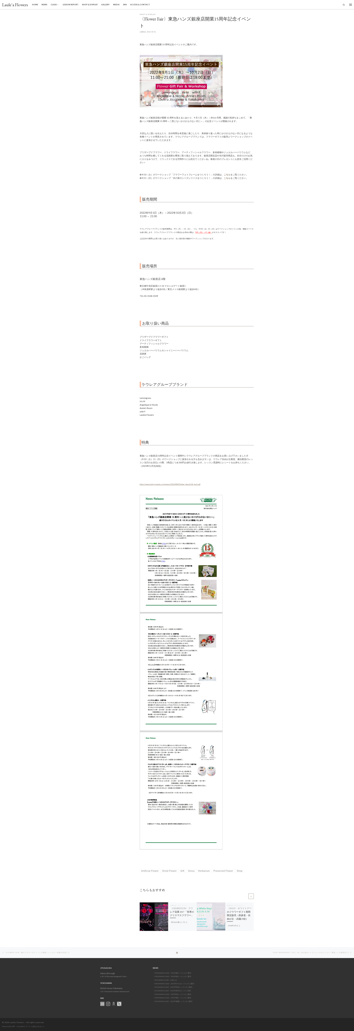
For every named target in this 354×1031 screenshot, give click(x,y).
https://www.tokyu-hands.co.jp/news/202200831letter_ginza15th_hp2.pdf (170, 484)
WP (13, 1026)
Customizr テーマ (24, 1026)
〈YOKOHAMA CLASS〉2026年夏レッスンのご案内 (172, 973)
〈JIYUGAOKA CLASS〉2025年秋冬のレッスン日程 (172, 991)
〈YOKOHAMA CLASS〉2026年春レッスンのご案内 (172, 976)
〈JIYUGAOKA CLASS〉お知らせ (165, 980)
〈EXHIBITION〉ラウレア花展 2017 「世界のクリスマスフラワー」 (182, 912)
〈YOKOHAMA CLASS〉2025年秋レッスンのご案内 (172, 994)
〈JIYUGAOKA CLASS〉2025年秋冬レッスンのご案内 (172, 987)
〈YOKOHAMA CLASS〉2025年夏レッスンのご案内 (172, 998)
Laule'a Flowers (17, 1022)
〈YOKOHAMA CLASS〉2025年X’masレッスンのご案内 (173, 984)
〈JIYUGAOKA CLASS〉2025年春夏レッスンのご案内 (172, 1001)
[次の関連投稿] (251, 896)
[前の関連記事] (245, 896)
